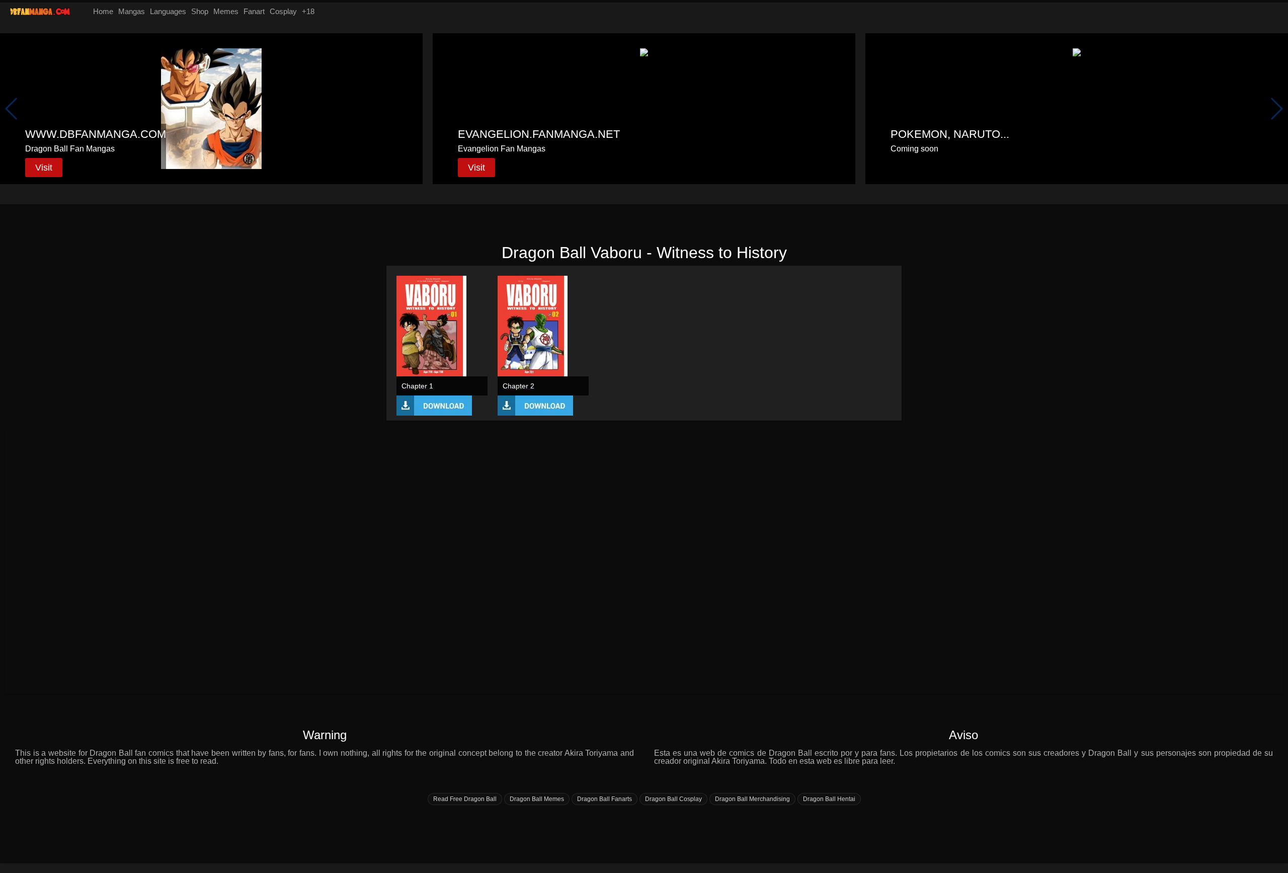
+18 (308, 11)
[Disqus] (644, 561)
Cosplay (283, 11)
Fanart (254, 11)
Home (103, 11)
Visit (43, 168)
